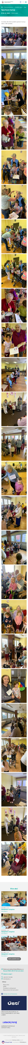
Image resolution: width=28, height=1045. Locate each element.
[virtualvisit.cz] (7, 1042)
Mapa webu (6, 984)
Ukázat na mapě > (7, 974)
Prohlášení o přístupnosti (9, 988)
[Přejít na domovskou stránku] (7, 2)
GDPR (4, 986)
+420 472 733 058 (7, 977)
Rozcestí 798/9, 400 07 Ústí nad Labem (13, 971)
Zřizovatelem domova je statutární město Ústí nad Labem (10, 1013)
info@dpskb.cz (7, 979)
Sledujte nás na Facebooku (10, 994)
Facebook (21, 2)
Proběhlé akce (18, 7)
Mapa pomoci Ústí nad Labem (10, 990)
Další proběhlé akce (14, 959)
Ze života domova (8, 7)
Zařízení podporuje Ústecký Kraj (8, 1026)
